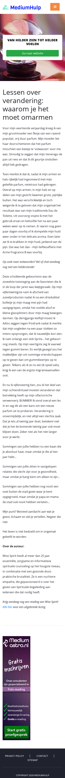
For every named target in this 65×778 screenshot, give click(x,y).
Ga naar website (32, 53)
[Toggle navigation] (55, 7)
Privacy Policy (14, 756)
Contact (42, 756)
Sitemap (32, 760)
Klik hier (7, 607)
